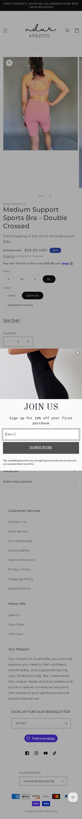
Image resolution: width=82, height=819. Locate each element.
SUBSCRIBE (41, 447)
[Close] (77, 352)
